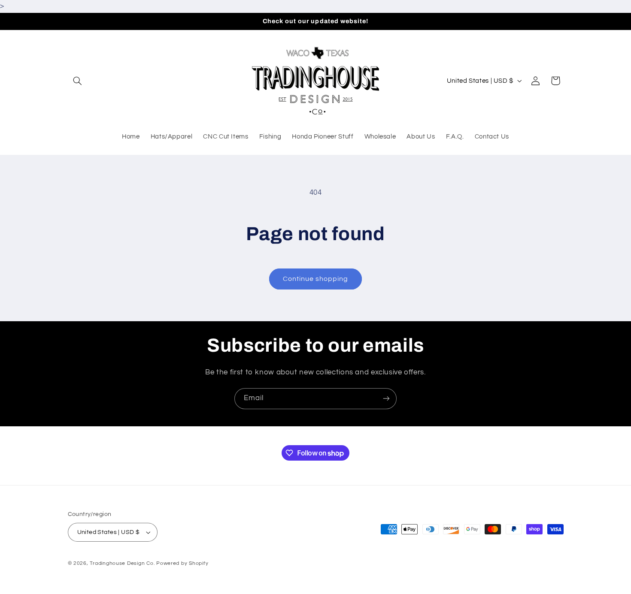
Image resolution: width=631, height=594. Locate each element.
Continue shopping (316, 278)
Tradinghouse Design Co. (122, 563)
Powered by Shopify (182, 563)
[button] (78, 80)
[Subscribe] (386, 398)
